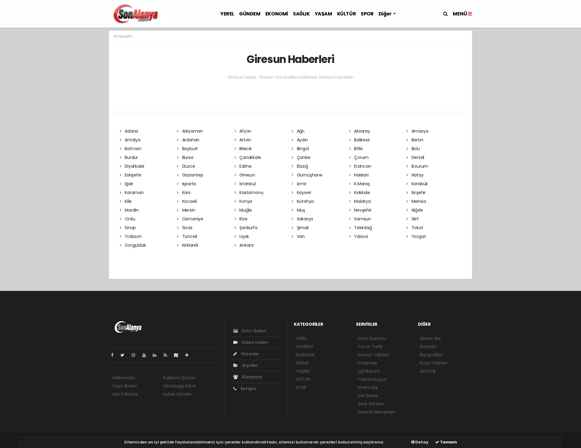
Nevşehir (362, 210)
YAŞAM (323, 13)
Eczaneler (367, 363)
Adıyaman (192, 131)
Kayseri (303, 192)
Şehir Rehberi (371, 404)
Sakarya (304, 219)
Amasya (419, 131)
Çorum (361, 157)
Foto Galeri (253, 331)
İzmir (301, 184)
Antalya (131, 140)
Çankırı (303, 157)
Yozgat (418, 236)
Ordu (129, 219)
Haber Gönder (177, 394)
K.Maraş (361, 184)
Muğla (245, 210)
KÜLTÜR (346, 13)
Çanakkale (249, 157)
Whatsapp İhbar (179, 386)
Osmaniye (192, 219)
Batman (132, 149)
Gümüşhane (309, 175)
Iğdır (128, 184)
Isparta (188, 184)
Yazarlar (249, 354)
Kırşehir (418, 192)
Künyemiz (251, 377)
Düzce (188, 166)
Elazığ (302, 166)
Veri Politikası (125, 394)
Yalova (360, 236)
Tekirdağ (362, 228)
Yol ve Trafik (370, 347)
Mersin (188, 210)
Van (300, 236)
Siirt (414, 219)
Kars (186, 192)
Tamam (448, 442)
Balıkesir (361, 140)
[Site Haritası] (178, 355)
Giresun (246, 175)
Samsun (362, 219)
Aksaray (361, 131)
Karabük (419, 184)
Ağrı (300, 131)
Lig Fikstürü (369, 371)
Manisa (418, 201)
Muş (300, 210)
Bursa (187, 157)
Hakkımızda (123, 378)
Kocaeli (189, 201)
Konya (245, 201)
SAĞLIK (301, 13)
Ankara (246, 245)
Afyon (244, 131)
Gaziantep (192, 175)
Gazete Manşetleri (376, 412)
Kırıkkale (361, 192)
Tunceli (189, 236)
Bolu (415, 149)
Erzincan (362, 166)
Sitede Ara (430, 338)
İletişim (248, 389)
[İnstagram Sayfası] (136, 355)
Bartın (416, 140)
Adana (130, 131)
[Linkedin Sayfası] (157, 355)
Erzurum (419, 166)
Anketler (428, 347)
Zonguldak (134, 245)
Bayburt (189, 149)
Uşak (243, 236)
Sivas (186, 228)
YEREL (227, 13)
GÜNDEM (250, 13)
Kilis (127, 201)
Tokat (416, 228)
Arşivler (249, 365)
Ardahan (190, 140)
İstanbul (246, 184)
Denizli (417, 157)
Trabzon (132, 236)
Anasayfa (123, 36)
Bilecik (244, 149)
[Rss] (168, 355)
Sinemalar (368, 387)
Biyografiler (431, 355)
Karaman (133, 192)
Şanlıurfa (247, 228)
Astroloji (427, 371)
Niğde (416, 210)
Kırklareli (189, 245)
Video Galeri (254, 342)
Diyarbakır (134, 166)
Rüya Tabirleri (433, 363)
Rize (242, 219)
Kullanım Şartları (179, 378)
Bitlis (358, 149)
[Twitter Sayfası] (124, 355)
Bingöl (302, 149)
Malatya (361, 201)
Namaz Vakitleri (373, 355)
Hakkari (360, 175)
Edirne (245, 166)
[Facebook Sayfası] (114, 355)
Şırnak (302, 228)
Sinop (129, 228)
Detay (421, 442)
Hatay (417, 175)
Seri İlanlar (368, 396)
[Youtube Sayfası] (146, 355)
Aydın (302, 140)
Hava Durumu (372, 338)
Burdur (130, 157)
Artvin (244, 140)
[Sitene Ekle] (189, 355)
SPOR (367, 13)
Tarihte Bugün (372, 379)
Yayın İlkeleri (124, 386)
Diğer (385, 13)
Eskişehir (132, 175)
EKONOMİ (276, 13)
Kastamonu (250, 192)
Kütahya (305, 201)
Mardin (131, 210)
